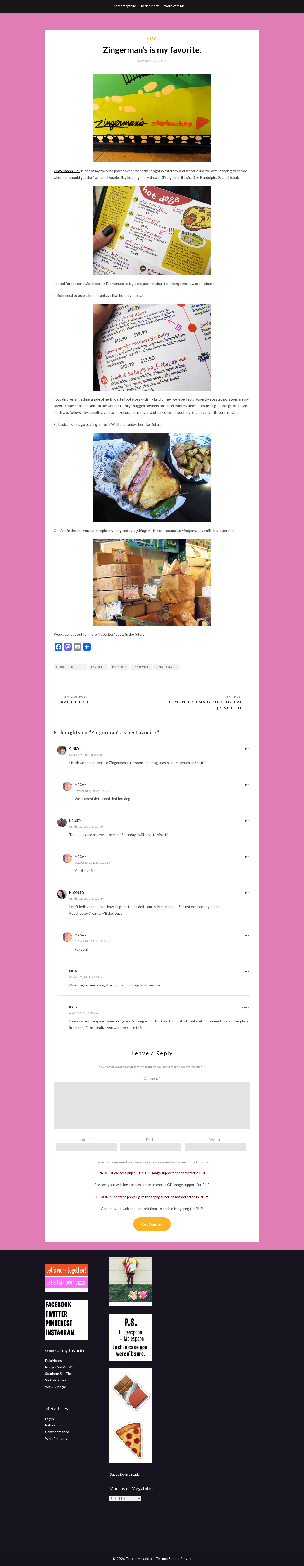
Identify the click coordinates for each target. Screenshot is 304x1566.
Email (151, 1140)
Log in (49, 1419)
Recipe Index (150, 6)
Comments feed (57, 1432)
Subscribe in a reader (125, 1474)
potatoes (119, 667)
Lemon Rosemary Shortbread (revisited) (206, 704)
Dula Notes (53, 1361)
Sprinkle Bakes (56, 1380)
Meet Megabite (125, 6)
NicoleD (76, 893)
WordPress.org (56, 1438)
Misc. (152, 38)
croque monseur (70, 667)
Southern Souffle (58, 1374)
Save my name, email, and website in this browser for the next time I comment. (155, 1162)
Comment (152, 1078)
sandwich (141, 667)
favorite (98, 667)
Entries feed (54, 1425)
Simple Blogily (180, 1559)
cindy (74, 749)
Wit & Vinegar (55, 1387)
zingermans (166, 667)
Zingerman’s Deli (67, 171)
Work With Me (174, 6)
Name (86, 1140)
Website (215, 1140)
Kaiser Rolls (76, 701)
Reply (245, 748)
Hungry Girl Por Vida (60, 1367)
